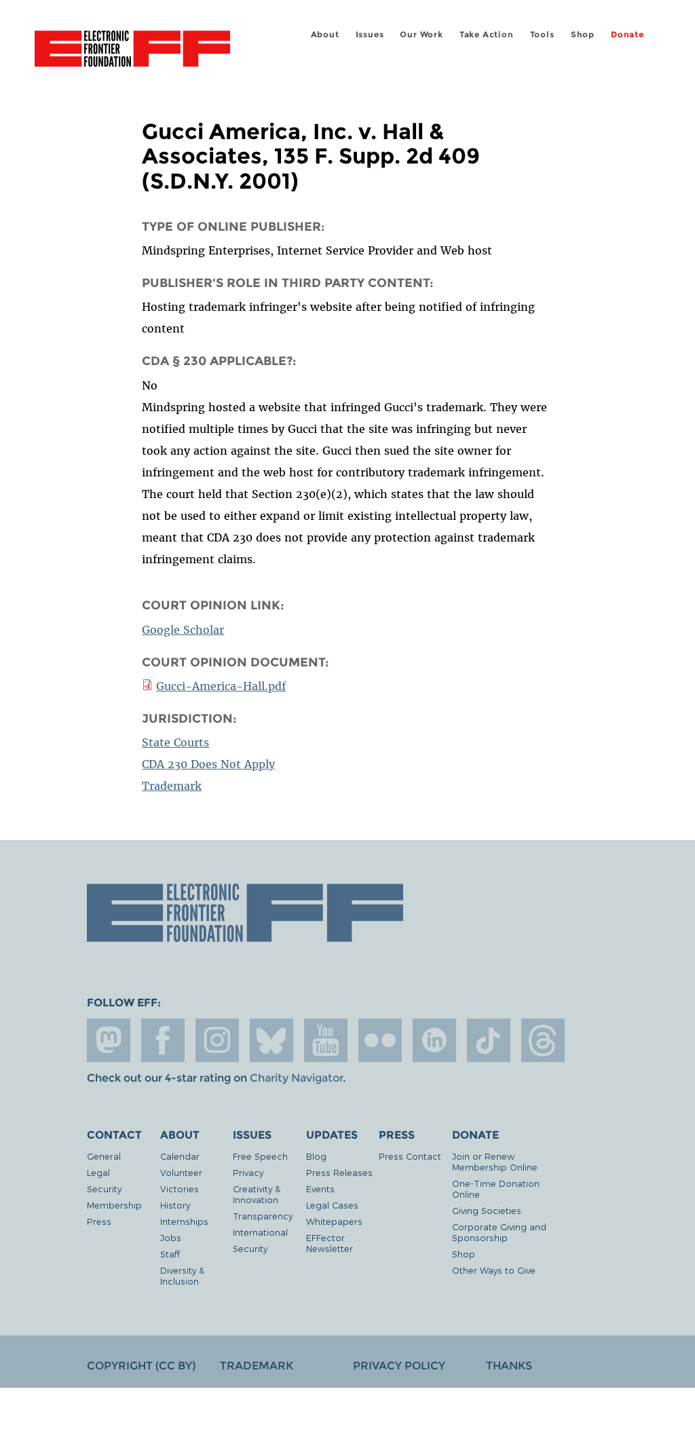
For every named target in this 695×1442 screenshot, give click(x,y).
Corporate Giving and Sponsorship (499, 1231)
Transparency (263, 1216)
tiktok (488, 1040)
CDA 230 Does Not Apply (208, 764)
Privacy (248, 1172)
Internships (184, 1221)
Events (320, 1188)
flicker (380, 1040)
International (260, 1232)
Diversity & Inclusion (182, 1275)
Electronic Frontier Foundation (132, 51)
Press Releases (339, 1172)
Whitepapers (334, 1221)
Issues (370, 34)
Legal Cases (332, 1205)
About (325, 34)
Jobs (170, 1237)
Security (104, 1188)
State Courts (175, 742)
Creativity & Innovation (256, 1193)
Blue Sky (271, 1040)
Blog (316, 1156)
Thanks (509, 1365)
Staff (170, 1254)
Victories (179, 1188)
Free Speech (260, 1156)
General (104, 1156)
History (175, 1205)
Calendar (180, 1156)
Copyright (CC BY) (141, 1365)
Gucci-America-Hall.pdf (221, 686)
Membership (114, 1205)
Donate (627, 34)
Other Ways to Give (494, 1270)
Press (99, 1221)
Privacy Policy (399, 1365)
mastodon (108, 1040)
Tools (542, 34)
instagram (217, 1040)
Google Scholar (183, 630)
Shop (583, 34)
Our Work (421, 34)
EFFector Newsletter (329, 1242)
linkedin (434, 1040)
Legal (98, 1172)
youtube (326, 1040)
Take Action (486, 34)
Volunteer (181, 1172)
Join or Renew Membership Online (495, 1161)
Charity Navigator (296, 1077)
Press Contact (410, 1156)
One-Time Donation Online (496, 1188)
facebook (163, 1040)
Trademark (172, 786)
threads (543, 1040)
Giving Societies (486, 1210)
